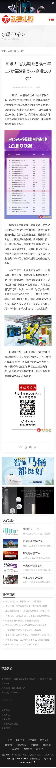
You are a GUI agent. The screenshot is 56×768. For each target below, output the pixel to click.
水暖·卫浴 (11, 34)
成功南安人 (22, 745)
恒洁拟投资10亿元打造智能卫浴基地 (22, 620)
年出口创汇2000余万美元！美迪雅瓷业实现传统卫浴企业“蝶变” (29, 635)
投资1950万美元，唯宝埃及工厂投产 (22, 644)
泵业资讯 (16, 749)
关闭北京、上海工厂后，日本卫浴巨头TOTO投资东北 (29, 616)
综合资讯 (35, 745)
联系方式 (5, 715)
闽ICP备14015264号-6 (17, 758)
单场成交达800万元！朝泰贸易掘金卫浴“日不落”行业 (29, 611)
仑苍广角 (47, 745)
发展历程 (5, 728)
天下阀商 (32, 740)
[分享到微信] (31, 447)
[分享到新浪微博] (26, 447)
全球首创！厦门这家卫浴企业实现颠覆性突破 (26, 606)
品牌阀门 (9, 745)
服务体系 (5, 719)
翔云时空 (28, 749)
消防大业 (44, 740)
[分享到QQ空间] (35, 447)
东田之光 (40, 749)
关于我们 (5, 710)
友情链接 (6, 699)
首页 (3, 51)
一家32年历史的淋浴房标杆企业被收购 (23, 630)
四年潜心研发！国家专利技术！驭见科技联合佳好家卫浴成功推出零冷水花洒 (29, 639)
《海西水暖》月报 (9, 724)
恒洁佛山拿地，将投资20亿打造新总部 (23, 601)
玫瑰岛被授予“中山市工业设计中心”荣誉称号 (26, 625)
